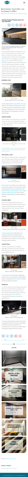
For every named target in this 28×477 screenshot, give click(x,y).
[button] (24, 2)
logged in (7, 468)
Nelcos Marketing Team (20, 13)
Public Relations (11, 458)
